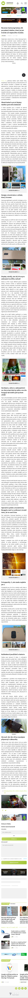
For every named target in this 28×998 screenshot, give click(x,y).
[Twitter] (19, 988)
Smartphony (23, 982)
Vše (12, 936)
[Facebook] (16, 988)
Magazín (9, 16)
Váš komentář (4, 842)
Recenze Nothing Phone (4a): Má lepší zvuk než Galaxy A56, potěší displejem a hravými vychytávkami (8, 920)
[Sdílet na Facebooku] (2, 810)
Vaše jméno (3, 829)
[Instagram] (22, 988)
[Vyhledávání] (22, 3)
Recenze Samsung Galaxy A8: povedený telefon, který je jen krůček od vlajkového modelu (12, 30)
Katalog (19, 16)
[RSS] (25, 988)
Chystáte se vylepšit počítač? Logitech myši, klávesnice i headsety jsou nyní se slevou (19, 943)
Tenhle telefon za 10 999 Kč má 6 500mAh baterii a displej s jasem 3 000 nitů (18, 932)
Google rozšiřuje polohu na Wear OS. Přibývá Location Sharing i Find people (9, 976)
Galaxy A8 (3, 81)
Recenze (4, 35)
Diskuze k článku (6, 824)
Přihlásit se (14, 839)
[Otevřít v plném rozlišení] (14, 726)
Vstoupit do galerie (13, 190)
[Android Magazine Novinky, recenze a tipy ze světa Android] (7, 3)
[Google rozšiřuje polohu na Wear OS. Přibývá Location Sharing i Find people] (9, 968)
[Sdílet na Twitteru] (5, 810)
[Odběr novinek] (18, 3)
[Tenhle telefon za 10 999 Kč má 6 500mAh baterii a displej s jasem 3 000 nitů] (5, 934)
